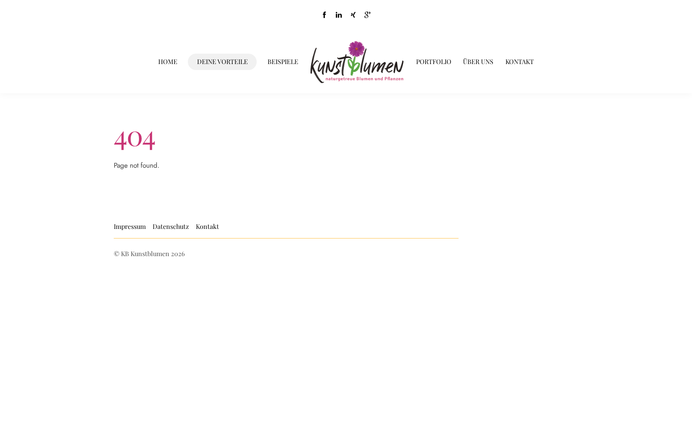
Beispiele (283, 61)
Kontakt (519, 61)
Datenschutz (171, 226)
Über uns (478, 61)
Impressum (130, 226)
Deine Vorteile (222, 61)
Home (167, 61)
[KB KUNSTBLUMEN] (357, 62)
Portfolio (433, 61)
